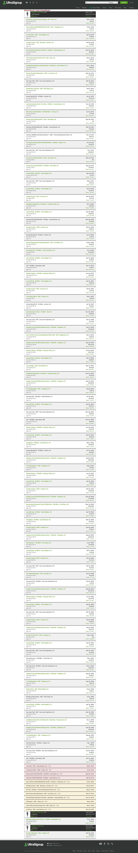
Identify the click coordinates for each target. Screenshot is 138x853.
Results (84, 7)
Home (78, 7)
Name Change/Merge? (43, 10)
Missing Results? (29, 10)
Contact (131, 7)
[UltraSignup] (12, 2)
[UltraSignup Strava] (36, 2)
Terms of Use (104, 851)
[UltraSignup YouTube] (27, 2)
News (104, 7)
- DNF (38, 766)
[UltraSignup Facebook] (30, 2)
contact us (56, 843)
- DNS (48, 782)
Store (110, 7)
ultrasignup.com (57, 845)
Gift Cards (118, 7)
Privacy (111, 851)
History (88, 16)
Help (125, 7)
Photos (35, 16)
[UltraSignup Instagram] (33, 2)
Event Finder (94, 7)
